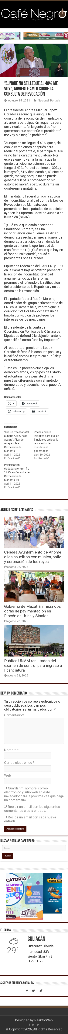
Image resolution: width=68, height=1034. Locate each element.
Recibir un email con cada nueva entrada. (30, 819)
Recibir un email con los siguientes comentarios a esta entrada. (32, 809)
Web (7, 775)
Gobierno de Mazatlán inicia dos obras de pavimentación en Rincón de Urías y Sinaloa (32, 611)
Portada (55, 100)
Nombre (11, 750)
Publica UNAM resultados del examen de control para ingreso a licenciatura (33, 665)
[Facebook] (27, 991)
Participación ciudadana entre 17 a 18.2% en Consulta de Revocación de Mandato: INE (17, 472)
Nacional (43, 100)
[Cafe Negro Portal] (34, 13)
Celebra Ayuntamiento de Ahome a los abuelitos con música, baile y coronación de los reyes (32, 557)
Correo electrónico (19, 763)
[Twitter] (34, 991)
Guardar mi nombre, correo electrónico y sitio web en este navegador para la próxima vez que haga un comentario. (34, 794)
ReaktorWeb (43, 1020)
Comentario (14, 715)
